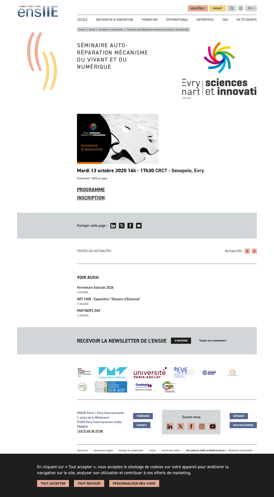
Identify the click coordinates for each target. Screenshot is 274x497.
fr (249, 8)
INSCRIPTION (91, 197)
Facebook (130, 226)
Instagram (201, 426)
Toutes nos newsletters (212, 340)
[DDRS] (168, 386)
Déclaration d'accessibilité (240, 450)
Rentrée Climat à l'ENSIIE (247, 251)
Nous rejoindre (243, 425)
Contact (217, 8)
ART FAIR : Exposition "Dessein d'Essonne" (109, 299)
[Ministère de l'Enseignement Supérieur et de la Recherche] (84, 372)
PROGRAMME (91, 189)
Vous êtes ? (198, 8)
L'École (92, 29)
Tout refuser (89, 483)
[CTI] (233, 372)
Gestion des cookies (171, 450)
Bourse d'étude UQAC (254, 251)
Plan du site (82, 450)
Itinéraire (143, 416)
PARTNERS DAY (88, 311)
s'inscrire (181, 340)
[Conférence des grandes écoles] (209, 372)
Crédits (152, 450)
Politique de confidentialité (131, 450)
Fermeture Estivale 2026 (95, 287)
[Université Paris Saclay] (150, 372)
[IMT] (113, 372)
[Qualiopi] (143, 386)
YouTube (212, 426)
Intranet (238, 416)
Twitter (122, 226)
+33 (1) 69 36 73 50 (90, 431)
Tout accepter (53, 483)
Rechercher (232, 8)
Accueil (81, 29)
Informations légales (103, 450)
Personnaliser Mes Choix (134, 483)
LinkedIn (113, 226)
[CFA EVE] (184, 372)
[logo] (38, 11)
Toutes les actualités (94, 251)
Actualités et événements (111, 29)
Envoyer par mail (139, 226)
